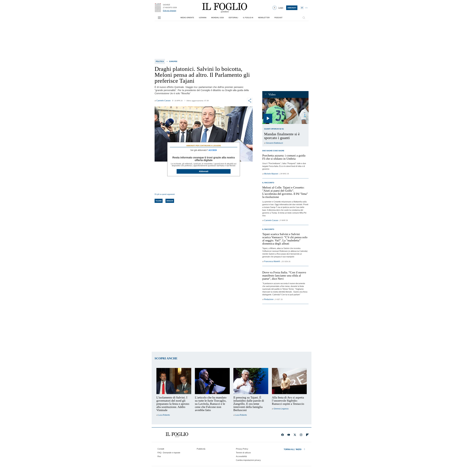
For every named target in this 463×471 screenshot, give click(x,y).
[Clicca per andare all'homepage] (177, 434)
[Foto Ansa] (285, 111)
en (306, 8)
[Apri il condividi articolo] (250, 100)
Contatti (160, 449)
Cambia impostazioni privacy (248, 460)
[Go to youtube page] (288, 435)
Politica (160, 61)
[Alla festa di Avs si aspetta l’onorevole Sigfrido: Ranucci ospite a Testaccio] (289, 381)
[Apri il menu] (159, 17)
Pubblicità (201, 449)
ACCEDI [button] (212, 150)
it (302, 8)
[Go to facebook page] (282, 435)
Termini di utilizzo (243, 453)
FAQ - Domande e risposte (168, 453)
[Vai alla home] (224, 8)
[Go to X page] (295, 435)
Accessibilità (241, 456)
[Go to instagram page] (301, 435)
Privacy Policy (242, 449)
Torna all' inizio (292, 449)
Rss (159, 456)
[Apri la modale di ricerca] (304, 17)
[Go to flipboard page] (307, 435)
